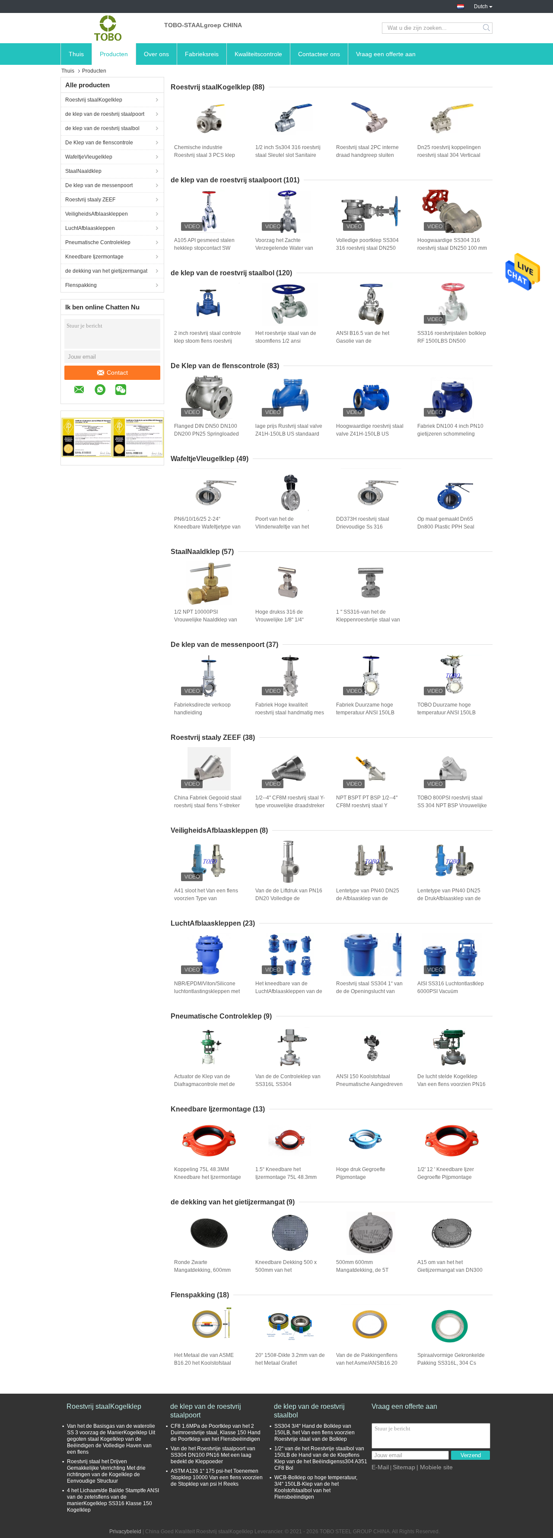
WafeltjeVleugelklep (88, 157)
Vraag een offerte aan (386, 54)
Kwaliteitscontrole (258, 54)
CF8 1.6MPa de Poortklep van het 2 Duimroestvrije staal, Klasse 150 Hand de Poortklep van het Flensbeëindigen (216, 1432)
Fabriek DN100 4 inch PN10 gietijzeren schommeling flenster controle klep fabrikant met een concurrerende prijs (450, 434)
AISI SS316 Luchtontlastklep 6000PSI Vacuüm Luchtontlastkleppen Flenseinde (450, 992)
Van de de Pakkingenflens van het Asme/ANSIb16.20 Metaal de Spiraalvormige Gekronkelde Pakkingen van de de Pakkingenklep (369, 1363)
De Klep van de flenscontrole (99, 143)
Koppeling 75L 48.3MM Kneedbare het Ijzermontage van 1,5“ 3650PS (207, 1177)
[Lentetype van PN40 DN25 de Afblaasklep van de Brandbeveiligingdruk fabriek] (371, 861)
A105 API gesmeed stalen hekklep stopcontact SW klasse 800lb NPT (204, 248)
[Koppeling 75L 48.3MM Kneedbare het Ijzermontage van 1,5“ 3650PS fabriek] (209, 1140)
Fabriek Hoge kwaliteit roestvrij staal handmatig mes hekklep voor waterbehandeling (289, 713)
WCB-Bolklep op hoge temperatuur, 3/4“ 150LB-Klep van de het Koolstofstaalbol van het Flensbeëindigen (315, 1487)
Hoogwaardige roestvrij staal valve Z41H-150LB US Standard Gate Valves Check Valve (370, 434)
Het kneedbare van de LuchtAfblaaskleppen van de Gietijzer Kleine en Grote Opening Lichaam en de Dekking (288, 992)
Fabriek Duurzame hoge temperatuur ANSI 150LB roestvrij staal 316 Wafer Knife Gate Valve (365, 713)
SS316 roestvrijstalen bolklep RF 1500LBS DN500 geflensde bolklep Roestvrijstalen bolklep (451, 341)
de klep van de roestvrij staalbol (102, 128)
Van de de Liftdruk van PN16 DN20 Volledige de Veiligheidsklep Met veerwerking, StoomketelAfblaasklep (288, 899)
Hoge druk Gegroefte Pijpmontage (360, 1173)
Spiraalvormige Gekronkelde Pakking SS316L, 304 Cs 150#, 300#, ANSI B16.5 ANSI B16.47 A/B (451, 1363)
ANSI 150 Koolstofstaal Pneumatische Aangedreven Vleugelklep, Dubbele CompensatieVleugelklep (369, 1084)
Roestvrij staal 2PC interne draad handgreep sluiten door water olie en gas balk (368, 155)
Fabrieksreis (202, 54)
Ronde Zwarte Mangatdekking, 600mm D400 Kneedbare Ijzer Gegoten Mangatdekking (203, 1270)
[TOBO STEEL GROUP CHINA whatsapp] (104, 391)
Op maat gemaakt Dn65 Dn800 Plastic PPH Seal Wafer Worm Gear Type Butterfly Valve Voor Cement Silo (450, 527)
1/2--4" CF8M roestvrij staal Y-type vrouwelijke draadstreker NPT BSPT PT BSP (290, 805)
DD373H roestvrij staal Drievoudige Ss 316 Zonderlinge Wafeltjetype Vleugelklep (365, 527)
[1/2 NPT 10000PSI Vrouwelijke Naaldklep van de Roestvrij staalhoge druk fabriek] (209, 583)
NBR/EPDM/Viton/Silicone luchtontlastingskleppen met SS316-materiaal (207, 991)
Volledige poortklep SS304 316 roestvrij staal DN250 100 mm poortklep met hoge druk (369, 248)
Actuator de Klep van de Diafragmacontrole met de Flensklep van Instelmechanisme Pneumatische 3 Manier (204, 1084)
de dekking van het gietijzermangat (106, 271)
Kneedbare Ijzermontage (94, 257)
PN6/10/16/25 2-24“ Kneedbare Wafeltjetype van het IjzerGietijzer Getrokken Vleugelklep (207, 527)
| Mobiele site (434, 1467)
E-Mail (380, 1467)
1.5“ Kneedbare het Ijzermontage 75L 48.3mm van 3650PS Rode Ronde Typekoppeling (286, 1177)
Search (487, 28)
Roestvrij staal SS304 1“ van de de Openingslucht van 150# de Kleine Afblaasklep (369, 991)
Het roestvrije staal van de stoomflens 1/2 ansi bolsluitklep (285, 341)
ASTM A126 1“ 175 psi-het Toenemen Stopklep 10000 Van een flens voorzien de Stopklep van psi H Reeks (217, 1477)
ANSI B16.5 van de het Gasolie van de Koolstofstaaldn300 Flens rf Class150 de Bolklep (368, 341)
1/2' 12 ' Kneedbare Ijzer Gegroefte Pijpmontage (445, 1173)
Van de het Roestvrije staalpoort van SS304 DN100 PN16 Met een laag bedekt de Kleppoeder (213, 1455)
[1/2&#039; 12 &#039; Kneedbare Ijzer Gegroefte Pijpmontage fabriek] (452, 1140)
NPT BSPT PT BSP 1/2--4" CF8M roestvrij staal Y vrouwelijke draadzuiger (366, 805)
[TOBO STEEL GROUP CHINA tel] (140, 390)
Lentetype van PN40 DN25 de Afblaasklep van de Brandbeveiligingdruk (367, 898)
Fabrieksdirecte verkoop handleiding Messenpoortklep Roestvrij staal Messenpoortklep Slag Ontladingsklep (206, 713)
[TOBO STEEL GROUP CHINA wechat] (125, 391)
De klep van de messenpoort (99, 185)
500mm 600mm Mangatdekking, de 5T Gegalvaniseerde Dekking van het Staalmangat (366, 1270)
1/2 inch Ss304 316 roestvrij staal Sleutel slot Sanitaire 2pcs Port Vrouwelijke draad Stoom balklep (288, 155)
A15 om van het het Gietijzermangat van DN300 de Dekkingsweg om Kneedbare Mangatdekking (450, 1270)
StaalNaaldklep (83, 171)
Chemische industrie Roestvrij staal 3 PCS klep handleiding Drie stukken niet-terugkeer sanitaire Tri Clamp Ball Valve (205, 155)
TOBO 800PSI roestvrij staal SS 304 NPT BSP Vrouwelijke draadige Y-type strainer (452, 805)
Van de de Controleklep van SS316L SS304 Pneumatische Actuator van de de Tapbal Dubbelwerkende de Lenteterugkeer (288, 1084)
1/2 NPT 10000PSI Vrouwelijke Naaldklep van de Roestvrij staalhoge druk (206, 619)
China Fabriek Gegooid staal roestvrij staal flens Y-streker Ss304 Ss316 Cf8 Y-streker (208, 805)
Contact (117, 372)
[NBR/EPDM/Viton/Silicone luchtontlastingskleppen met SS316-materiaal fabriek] (209, 954)
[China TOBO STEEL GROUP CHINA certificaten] (86, 437)
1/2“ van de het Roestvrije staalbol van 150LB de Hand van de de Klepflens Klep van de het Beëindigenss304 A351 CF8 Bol (320, 1458)
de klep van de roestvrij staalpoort (104, 114)
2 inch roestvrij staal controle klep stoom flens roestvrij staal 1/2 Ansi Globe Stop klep (207, 341)
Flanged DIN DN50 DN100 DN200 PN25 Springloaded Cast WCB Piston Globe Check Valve (206, 434)
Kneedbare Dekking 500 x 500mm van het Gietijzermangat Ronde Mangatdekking (286, 1270)
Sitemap (404, 1467)
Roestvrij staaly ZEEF (90, 200)
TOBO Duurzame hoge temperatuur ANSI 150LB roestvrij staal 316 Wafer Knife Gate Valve (446, 713)
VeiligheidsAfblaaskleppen (96, 214)
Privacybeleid (125, 1531)
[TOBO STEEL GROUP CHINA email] (83, 391)
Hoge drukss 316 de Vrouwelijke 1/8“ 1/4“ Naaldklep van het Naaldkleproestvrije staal (284, 620)
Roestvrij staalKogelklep (93, 100)
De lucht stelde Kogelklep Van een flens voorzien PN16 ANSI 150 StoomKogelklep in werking (451, 1084)
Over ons (156, 54)
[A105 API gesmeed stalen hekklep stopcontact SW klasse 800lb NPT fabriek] (209, 211)
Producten (114, 54)
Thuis (76, 54)
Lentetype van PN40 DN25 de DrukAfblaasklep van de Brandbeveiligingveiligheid (449, 898)
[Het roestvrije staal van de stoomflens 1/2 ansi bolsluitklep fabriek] (290, 304)
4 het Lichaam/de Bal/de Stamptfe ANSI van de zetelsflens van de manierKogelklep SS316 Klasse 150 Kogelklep (113, 1500)
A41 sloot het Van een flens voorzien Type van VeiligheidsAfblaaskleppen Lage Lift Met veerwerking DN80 (206, 899)
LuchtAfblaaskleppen (90, 228)
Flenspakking (81, 285)
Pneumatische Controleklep (97, 242)
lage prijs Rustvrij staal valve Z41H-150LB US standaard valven (288, 434)
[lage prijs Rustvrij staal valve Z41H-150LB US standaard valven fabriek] (290, 397)
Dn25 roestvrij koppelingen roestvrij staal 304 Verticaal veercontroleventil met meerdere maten (449, 155)
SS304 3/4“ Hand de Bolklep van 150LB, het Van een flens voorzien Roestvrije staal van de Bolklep (314, 1432)
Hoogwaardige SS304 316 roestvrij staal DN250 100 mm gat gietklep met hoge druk (452, 248)
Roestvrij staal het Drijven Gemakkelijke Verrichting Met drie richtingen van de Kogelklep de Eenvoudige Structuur (106, 1471)
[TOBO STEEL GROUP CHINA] (108, 28)
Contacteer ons (319, 54)
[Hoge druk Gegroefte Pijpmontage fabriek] (371, 1140)
